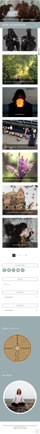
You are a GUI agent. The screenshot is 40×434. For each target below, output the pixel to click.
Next (36, 11)
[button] (37, 25)
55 (26, 255)
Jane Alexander (13, 25)
